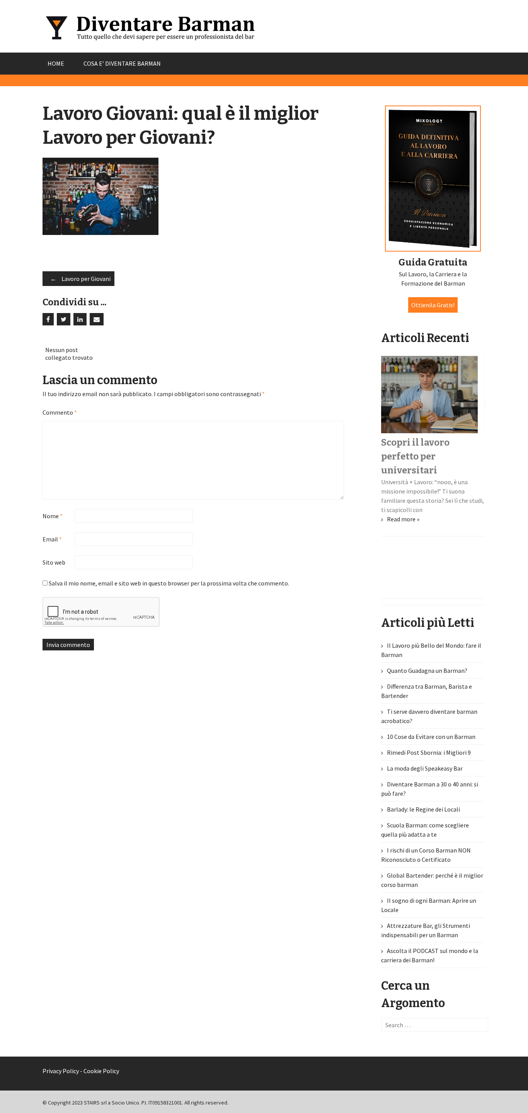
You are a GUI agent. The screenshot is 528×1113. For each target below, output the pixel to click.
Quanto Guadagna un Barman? (427, 670)
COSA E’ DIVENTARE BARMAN (122, 63)
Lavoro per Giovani (80, 279)
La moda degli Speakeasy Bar (425, 768)
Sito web (54, 562)
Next (474, 579)
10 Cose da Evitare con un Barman (431, 736)
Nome (53, 516)
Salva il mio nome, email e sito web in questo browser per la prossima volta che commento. (169, 583)
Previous (53, 579)
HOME (56, 63)
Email (52, 539)
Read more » (403, 519)
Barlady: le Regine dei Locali (423, 809)
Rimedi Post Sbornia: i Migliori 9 (429, 752)
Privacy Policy (61, 1071)
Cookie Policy (101, 1071)
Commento (60, 412)
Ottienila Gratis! (433, 305)
